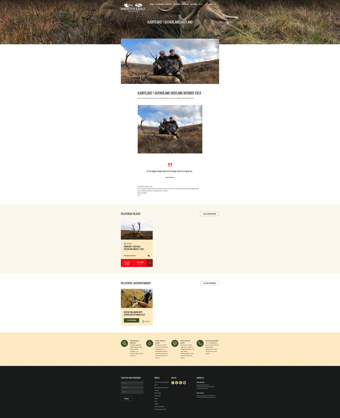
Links (156, 401)
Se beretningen (131, 320)
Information (158, 396)
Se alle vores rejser (209, 214)
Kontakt (157, 390)
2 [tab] (170, 155)
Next (199, 129)
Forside (152, 4)
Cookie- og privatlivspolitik (162, 382)
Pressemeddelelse (160, 406)
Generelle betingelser (160, 409)
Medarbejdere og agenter (161, 388)
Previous (141, 129)
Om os (156, 385)
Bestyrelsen (158, 393)
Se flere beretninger (209, 283)
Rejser (156, 398)
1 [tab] (168, 155)
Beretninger (193, 4)
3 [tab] (172, 155)
